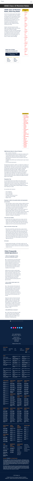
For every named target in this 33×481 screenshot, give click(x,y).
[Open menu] (31, 2)
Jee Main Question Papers (25, 127)
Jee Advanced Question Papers (26, 130)
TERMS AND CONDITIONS (16, 338)
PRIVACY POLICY (16, 337)
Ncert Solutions (26, 116)
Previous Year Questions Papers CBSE (26, 121)
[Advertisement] (12, 42)
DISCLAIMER (16, 341)
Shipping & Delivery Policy (16, 343)
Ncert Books (26, 115)
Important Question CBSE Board (26, 134)
